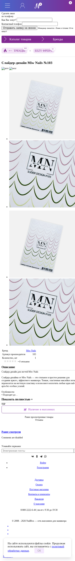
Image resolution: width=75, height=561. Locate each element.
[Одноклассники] (37, 456)
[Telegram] (41, 456)
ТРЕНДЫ (20, 50)
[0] (52, 6)
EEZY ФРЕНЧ (44, 50)
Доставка (39, 479)
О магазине (39, 503)
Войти (43, 462)
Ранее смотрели (11, 431)
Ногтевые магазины (39, 489)
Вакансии (39, 499)
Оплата (39, 484)
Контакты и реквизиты (39, 494)
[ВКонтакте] (32, 456)
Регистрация (43, 467)
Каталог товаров (20, 39)
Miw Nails (31, 350)
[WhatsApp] (45, 456)
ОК (39, 550)
